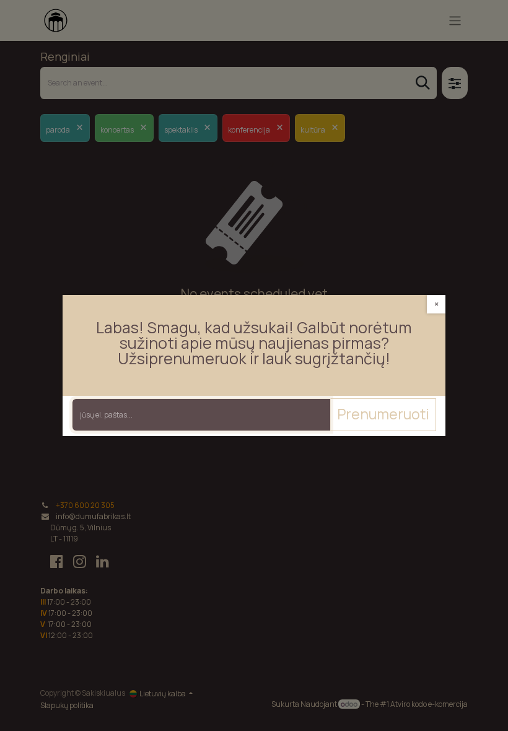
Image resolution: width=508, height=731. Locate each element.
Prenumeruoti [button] (383, 414)
